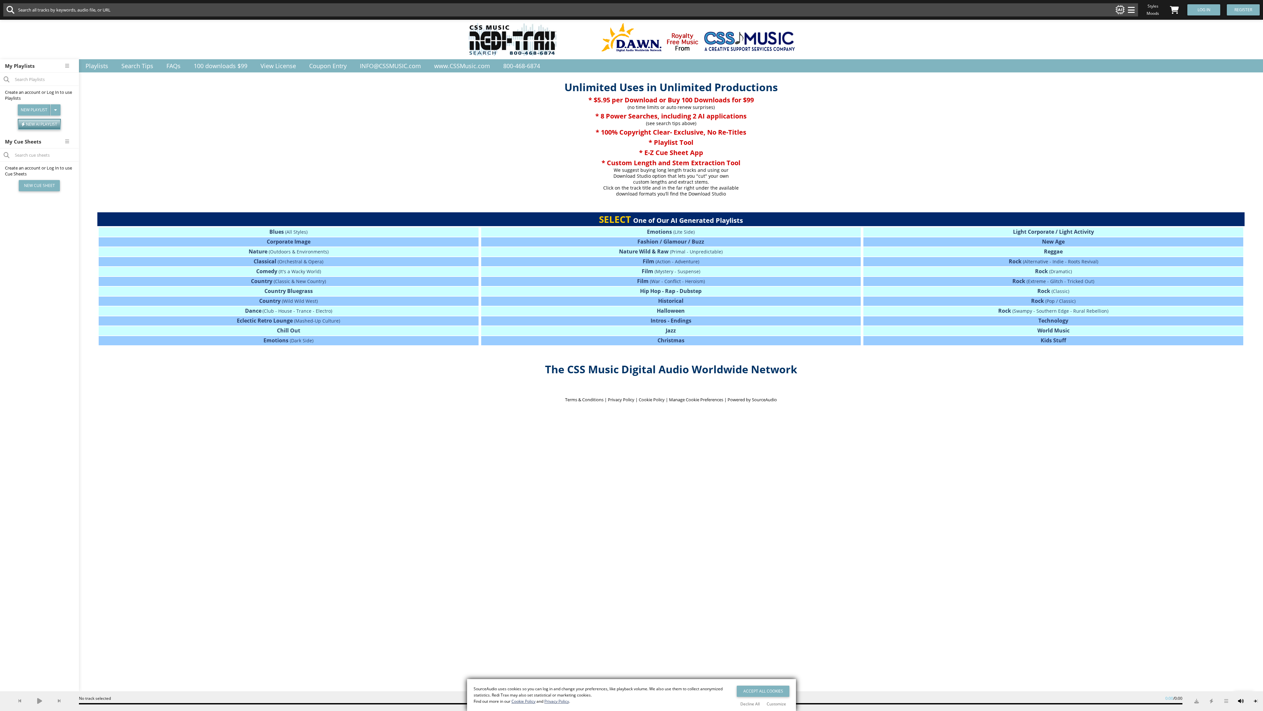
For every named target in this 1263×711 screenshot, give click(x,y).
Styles (1153, 6)
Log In (53, 92)
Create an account (22, 92)
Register (1243, 10)
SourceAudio (764, 400)
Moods (1153, 13)
